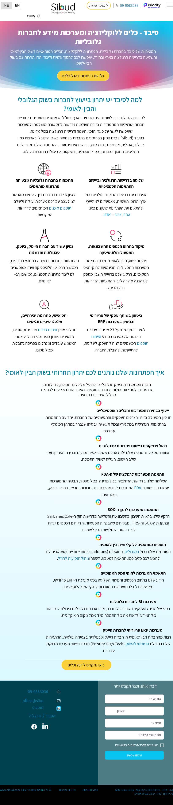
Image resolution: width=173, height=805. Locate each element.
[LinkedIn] (45, 726)
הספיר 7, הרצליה (42, 716)
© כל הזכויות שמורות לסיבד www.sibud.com (25, 790)
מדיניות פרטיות (67, 790)
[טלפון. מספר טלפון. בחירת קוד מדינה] (112, 711)
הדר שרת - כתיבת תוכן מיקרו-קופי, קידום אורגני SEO (144, 790)
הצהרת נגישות (90, 790)
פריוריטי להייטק (137, 644)
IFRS (107, 215)
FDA (137, 487)
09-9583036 (129, 5)
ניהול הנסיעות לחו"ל (73, 558)
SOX (118, 215)
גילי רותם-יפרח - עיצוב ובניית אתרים (153, 793)
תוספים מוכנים (60, 208)
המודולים (132, 551)
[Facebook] (34, 726)
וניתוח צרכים (47, 329)
